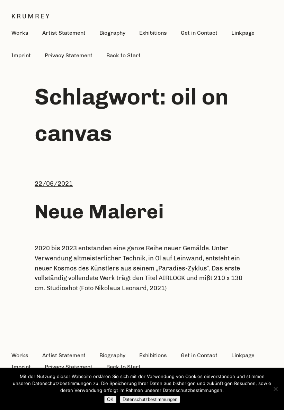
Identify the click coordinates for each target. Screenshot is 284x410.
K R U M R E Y (30, 16)
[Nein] (275, 388)
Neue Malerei (99, 211)
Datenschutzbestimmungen (150, 399)
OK (110, 399)
